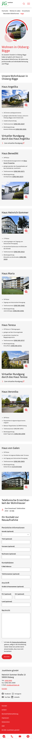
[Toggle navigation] (28, 4)
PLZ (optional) (6, 594)
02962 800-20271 (19, 171)
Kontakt (4, 689)
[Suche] (24, 4)
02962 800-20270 (17, 177)
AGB (3, 726)
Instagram (18, 694)
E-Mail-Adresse (6, 566)
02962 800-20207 (19, 124)
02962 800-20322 (19, 252)
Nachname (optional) (9, 554)
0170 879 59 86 (17, 467)
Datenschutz (6, 722)
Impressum (5, 718)
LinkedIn (17, 697)
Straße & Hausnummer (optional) (13, 586)
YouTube (7, 697)
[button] (4, 736)
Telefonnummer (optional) (10, 574)
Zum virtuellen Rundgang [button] (13, 143)
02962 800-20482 (19, 305)
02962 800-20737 (19, 340)
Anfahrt (4, 710)
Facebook (8, 694)
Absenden (7, 656)
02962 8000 (8, 680)
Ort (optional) (19, 594)
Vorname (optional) (8, 546)
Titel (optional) (7, 539)
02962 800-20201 (21, 129)
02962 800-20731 (16, 346)
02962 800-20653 (19, 461)
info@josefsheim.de (12, 685)
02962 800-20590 (19, 434)
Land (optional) (7, 601)
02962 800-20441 (18, 311)
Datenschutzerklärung (19, 642)
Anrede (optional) (8, 531)
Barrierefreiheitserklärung (10, 714)
